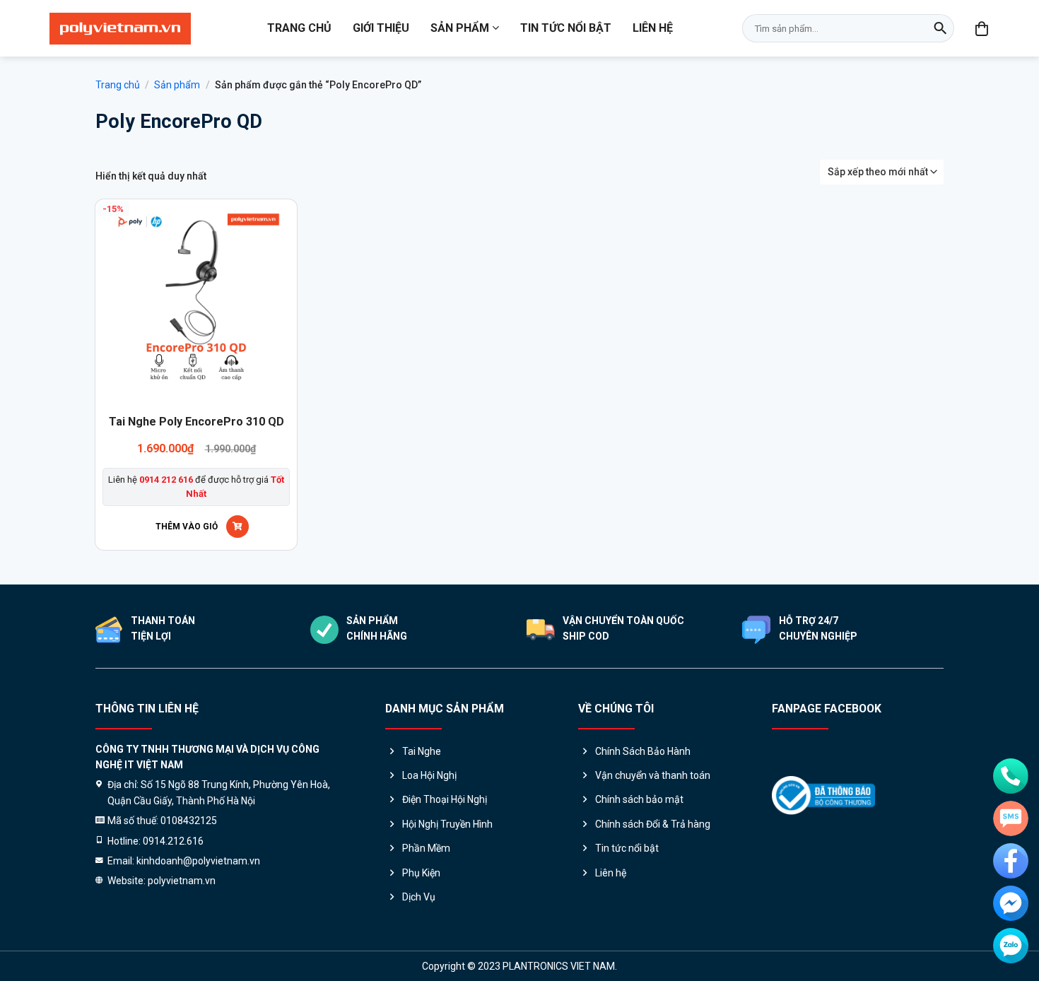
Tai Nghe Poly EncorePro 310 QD (196, 421)
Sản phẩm (459, 28)
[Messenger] (1010, 903)
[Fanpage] (1010, 861)
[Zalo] (1010, 945)
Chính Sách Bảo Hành (643, 751)
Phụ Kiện (421, 873)
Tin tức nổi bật (565, 28)
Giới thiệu (381, 28)
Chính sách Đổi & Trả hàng (652, 824)
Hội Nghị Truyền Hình (447, 824)
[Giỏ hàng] (982, 28)
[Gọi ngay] (1010, 776)
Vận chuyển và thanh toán (652, 775)
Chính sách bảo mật (639, 799)
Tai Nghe (421, 751)
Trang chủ (299, 28)
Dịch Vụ (418, 897)
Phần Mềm (426, 848)
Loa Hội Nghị (429, 775)
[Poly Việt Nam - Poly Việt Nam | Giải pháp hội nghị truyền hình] (120, 29)
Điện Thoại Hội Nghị (444, 799)
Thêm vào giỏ (186, 526)
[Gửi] (940, 28)
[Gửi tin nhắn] (1010, 818)
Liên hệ (653, 28)
